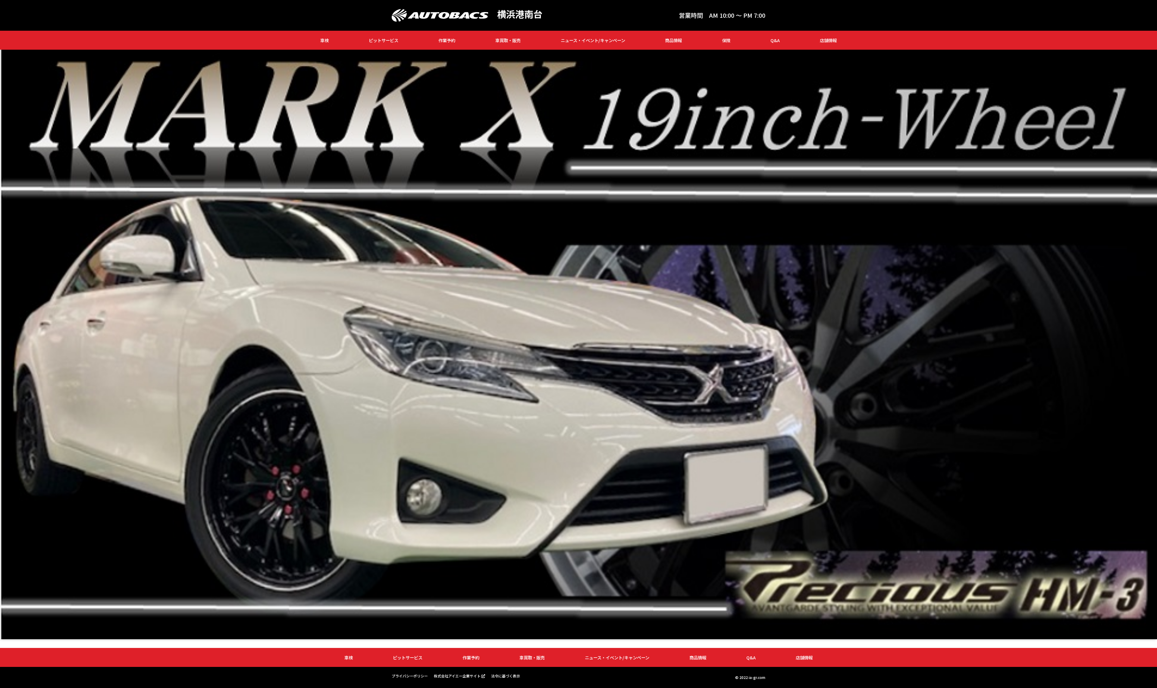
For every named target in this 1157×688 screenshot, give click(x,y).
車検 (324, 40)
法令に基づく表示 (505, 675)
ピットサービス (383, 40)
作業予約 (446, 40)
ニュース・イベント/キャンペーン (593, 40)
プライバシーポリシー (410, 675)
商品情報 (673, 40)
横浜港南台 (519, 13)
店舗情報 (828, 40)
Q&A (775, 40)
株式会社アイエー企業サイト (457, 675)
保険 (726, 40)
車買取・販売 (508, 40)
